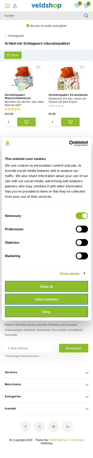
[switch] (82, 229)
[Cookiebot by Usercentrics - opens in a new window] (69, 143)
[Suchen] (86, 16)
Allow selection (46, 299)
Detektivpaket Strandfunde (68, 94)
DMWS (53, 440)
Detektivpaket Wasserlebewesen (18, 96)
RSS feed (77, 440)
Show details (70, 273)
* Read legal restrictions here (22, 356)
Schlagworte (16, 35)
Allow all (46, 286)
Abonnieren (74, 348)
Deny (46, 312)
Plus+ (65, 440)
